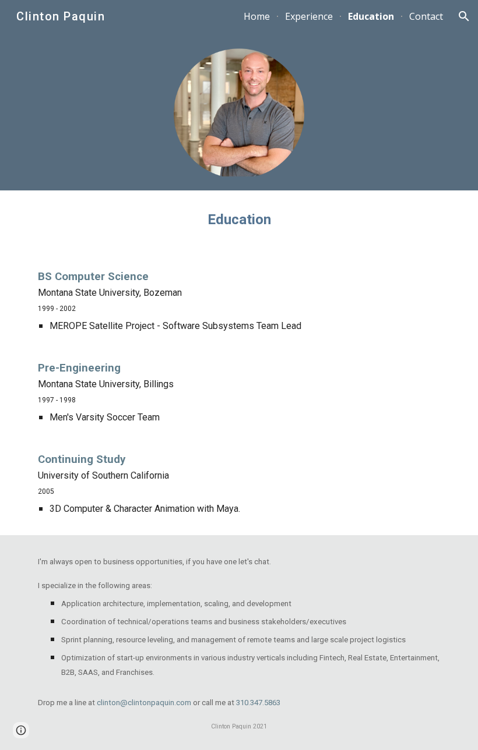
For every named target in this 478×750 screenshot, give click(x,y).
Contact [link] (426, 16)
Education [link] (371, 16)
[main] (239, 219)
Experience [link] (309, 16)
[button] (464, 16)
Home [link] (257, 16)
